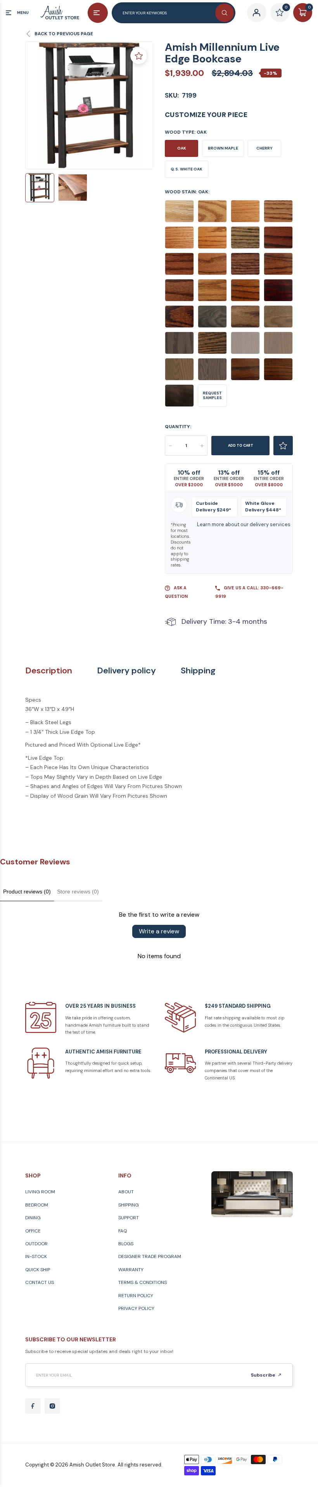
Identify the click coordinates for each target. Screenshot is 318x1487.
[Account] (256, 12)
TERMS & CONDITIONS (142, 1282)
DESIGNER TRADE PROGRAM (149, 1256)
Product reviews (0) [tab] (27, 891)
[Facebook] (33, 1406)
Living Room (40, 1192)
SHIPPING (128, 1205)
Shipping (198, 670)
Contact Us (39, 1282)
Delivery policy (126, 670)
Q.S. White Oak (186, 169)
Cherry (264, 148)
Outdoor (36, 1244)
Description (48, 670)
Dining (33, 1218)
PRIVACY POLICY (136, 1308)
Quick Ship (37, 1270)
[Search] (224, 12)
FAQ (122, 1231)
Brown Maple (223, 148)
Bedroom (36, 1205)
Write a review (159, 931)
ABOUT (126, 1192)
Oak (181, 148)
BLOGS (125, 1244)
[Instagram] (52, 1406)
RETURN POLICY (135, 1296)
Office (33, 1231)
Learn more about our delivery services (243, 524)
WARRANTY (130, 1270)
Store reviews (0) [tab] (78, 891)
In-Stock (36, 1256)
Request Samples (212, 395)
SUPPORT (128, 1218)
